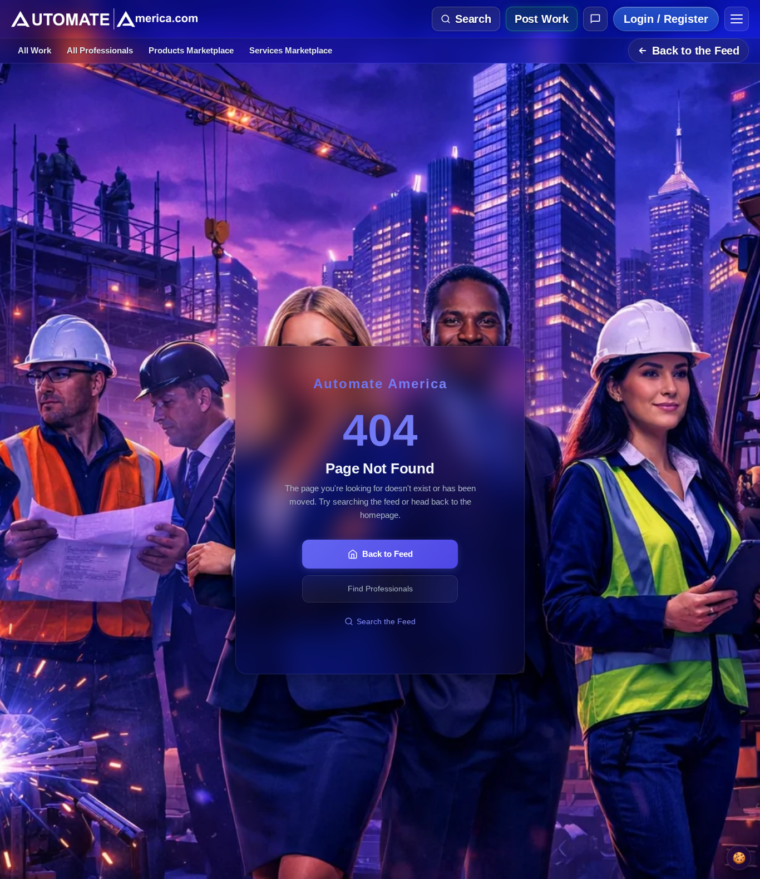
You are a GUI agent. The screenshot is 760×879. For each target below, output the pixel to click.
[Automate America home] (104, 19)
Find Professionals (380, 588)
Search (473, 19)
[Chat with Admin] (595, 19)
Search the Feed (386, 621)
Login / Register (666, 19)
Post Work (542, 19)
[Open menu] (736, 19)
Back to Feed (387, 554)
